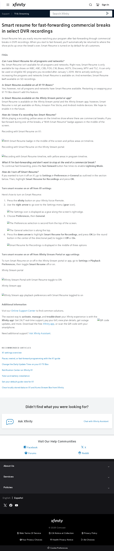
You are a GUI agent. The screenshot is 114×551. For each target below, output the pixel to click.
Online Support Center (23, 310)
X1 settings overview (12, 352)
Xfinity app (48, 323)
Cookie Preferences (59, 548)
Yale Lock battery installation (16, 375)
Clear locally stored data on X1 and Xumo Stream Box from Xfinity (33, 387)
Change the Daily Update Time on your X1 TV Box (25, 364)
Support (6, 13)
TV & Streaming (21, 13)
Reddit (85, 453)
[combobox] (81, 13)
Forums (32, 453)
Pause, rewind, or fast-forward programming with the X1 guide (31, 358)
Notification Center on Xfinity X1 (17, 370)
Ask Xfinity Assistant (39, 333)
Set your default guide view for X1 (18, 381)
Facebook (32, 447)
